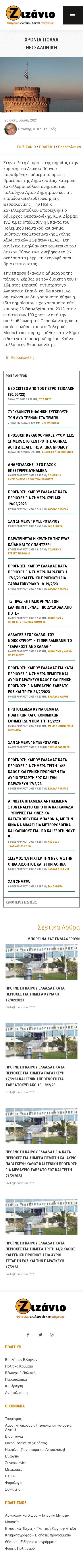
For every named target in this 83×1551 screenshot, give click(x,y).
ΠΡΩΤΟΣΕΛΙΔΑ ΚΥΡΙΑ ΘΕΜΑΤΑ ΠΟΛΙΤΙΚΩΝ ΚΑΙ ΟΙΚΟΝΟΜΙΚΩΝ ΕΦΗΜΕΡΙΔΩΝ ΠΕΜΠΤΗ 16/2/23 (34, 715)
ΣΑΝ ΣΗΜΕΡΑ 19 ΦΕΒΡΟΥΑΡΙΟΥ (34, 521)
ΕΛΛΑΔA (52, 508)
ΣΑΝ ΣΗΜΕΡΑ (19, 881)
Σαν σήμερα (55, 526)
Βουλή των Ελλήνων (21, 1360)
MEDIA (51, 726)
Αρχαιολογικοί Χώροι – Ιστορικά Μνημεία (37, 1515)
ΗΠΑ (28, 845)
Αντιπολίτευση (17, 479)
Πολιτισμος (16, 1502)
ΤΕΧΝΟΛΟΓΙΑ (15, 845)
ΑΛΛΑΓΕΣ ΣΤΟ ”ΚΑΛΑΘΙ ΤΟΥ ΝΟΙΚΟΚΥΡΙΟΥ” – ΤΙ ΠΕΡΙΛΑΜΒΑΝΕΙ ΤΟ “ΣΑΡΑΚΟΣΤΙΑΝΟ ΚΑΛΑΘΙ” (40, 640)
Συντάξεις (12, 1489)
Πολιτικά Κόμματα (41, 479)
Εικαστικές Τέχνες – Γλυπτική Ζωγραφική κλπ (40, 1529)
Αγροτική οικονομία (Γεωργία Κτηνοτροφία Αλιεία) (38, 1427)
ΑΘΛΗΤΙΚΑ (48, 452)
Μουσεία (12, 1522)
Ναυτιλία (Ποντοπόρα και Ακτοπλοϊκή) (35, 1450)
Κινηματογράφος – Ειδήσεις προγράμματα (38, 1535)
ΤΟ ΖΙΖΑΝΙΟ (26, 147)
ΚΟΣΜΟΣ (53, 841)
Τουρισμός (13, 1419)
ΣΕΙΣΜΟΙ (64, 869)
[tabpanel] (41, 639)
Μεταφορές (13, 1469)
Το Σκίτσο (45, 399)
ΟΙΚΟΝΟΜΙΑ (55, 618)
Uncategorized (59, 747)
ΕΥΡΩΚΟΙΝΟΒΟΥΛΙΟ (19, 553)
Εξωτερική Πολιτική (20, 1373)
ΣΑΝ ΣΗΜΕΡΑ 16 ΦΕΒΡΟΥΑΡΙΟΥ (34, 742)
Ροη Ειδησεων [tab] (16, 376)
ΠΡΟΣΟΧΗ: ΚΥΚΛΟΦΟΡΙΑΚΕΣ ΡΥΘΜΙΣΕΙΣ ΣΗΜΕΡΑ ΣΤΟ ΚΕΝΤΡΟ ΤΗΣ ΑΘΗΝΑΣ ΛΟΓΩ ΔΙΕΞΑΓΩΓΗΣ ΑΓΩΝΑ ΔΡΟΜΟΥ (41, 441)
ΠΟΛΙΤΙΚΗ (47, 147)
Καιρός (64, 508)
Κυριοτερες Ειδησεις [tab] (21, 902)
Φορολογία (13, 1483)
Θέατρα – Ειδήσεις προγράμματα (30, 1542)
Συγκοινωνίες (50, 422)
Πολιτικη (13, 1347)
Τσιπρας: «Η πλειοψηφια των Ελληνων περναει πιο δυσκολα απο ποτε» (40, 607)
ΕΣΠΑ (10, 1476)
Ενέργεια (12, 1456)
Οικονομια (15, 1406)
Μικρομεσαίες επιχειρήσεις (26, 1443)
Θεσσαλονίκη (22, 357)
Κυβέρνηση (14, 1386)
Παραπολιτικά (69, 147)
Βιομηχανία (14, 1436)
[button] (73, 15)
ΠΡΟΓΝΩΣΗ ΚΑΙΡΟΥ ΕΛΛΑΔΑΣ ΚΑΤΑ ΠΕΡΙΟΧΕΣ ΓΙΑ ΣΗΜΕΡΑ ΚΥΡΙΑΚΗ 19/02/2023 (37, 498)
